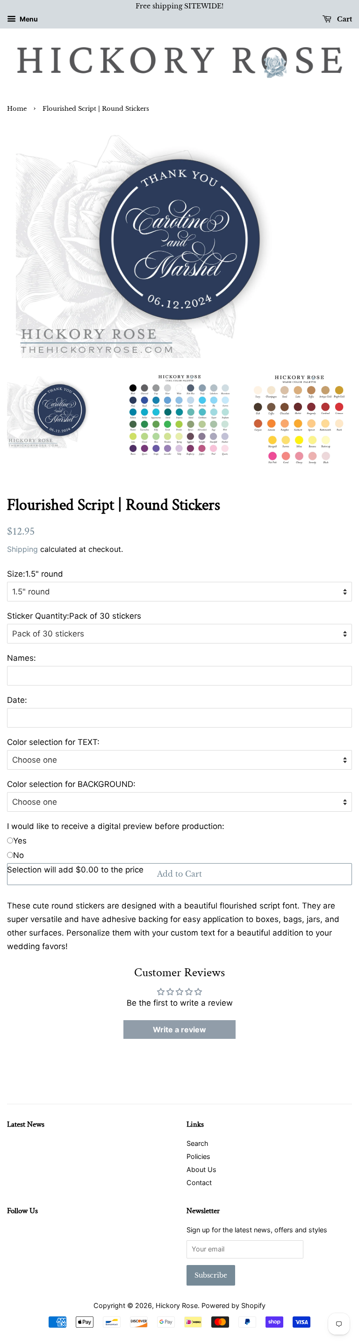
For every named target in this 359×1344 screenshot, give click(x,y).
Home (17, 108)
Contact (199, 1183)
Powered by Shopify (233, 1305)
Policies (198, 1156)
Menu (28, 19)
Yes (20, 840)
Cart (343, 19)
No (18, 855)
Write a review (179, 1029)
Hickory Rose (177, 1305)
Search (197, 1143)
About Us (201, 1169)
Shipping (22, 549)
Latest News (25, 1124)
